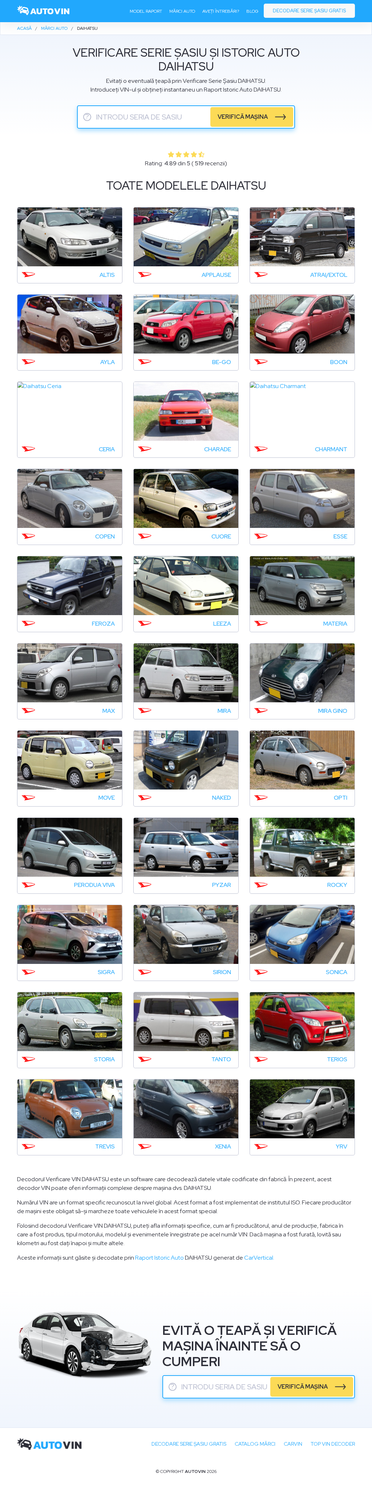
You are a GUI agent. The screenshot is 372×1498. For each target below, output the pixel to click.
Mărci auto (182, 11)
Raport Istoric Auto (159, 1257)
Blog (252, 11)
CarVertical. (259, 1257)
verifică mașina (243, 117)
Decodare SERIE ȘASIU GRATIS (188, 1444)
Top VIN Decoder (333, 1444)
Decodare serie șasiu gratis (309, 11)
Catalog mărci (255, 1444)
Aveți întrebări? (220, 11)
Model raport (146, 11)
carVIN (293, 1444)
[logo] (43, 11)
